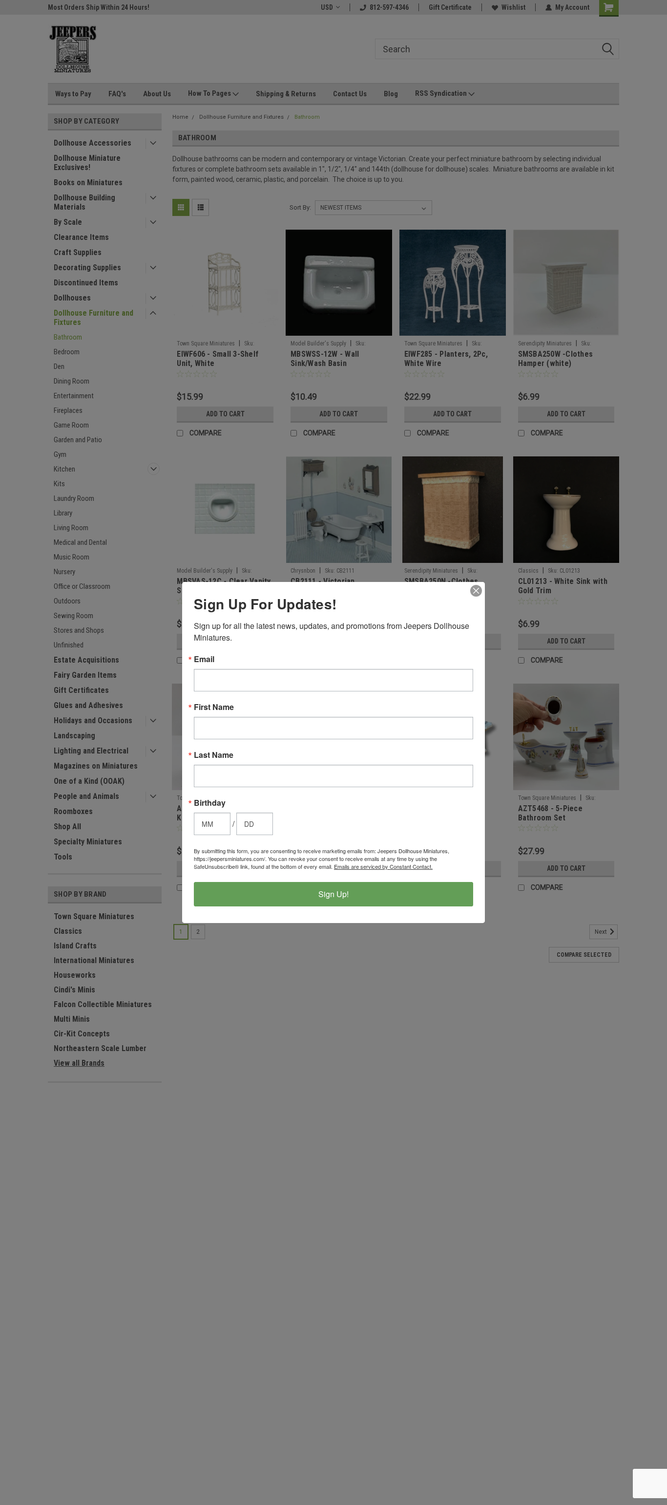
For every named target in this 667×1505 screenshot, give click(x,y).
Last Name (213, 755)
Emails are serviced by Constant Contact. (383, 866)
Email (204, 659)
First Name (214, 707)
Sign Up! (333, 894)
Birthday (210, 803)
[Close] (476, 591)
